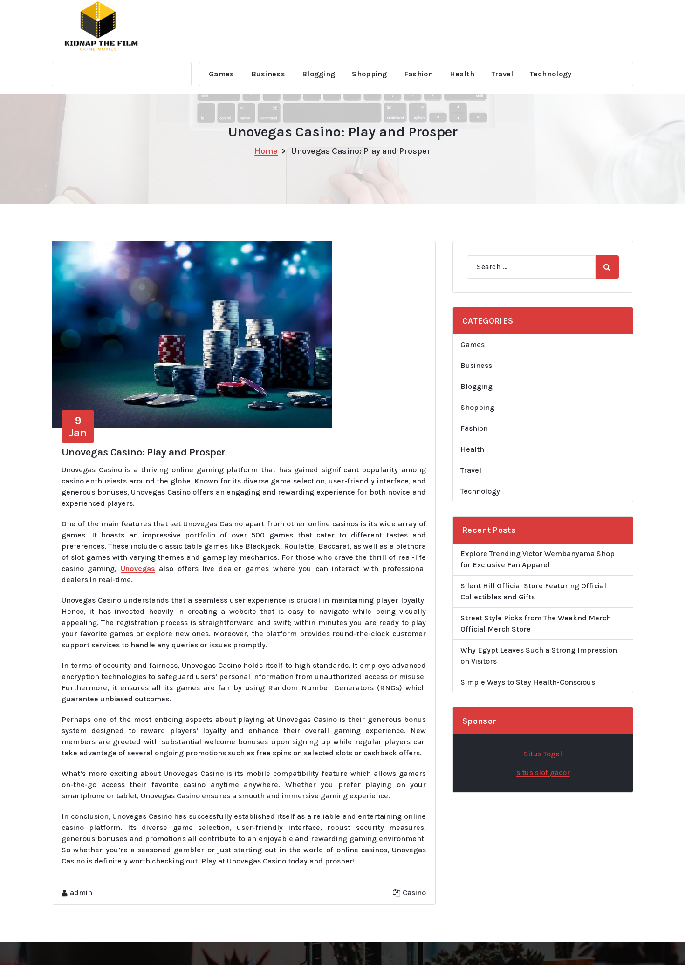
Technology (550, 73)
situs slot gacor (543, 772)
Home (266, 151)
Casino (414, 892)
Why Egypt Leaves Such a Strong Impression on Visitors (538, 656)
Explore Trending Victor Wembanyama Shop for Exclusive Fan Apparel (537, 559)
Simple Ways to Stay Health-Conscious (527, 682)
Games (221, 73)
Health (462, 73)
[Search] (607, 267)
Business (268, 73)
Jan (78, 426)
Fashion (418, 73)
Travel (503, 73)
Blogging (318, 73)
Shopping (369, 73)
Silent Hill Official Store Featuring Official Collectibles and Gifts (533, 591)
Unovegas (138, 568)
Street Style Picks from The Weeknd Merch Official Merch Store (535, 623)
